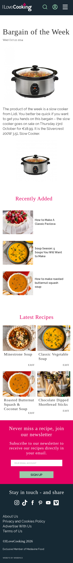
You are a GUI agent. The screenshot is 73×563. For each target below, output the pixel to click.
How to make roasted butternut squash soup (49, 282)
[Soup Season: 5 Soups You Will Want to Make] (18, 253)
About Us (10, 516)
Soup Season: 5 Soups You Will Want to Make (48, 252)
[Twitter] (25, 503)
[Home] (17, 8)
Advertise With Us (17, 526)
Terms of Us (12, 531)
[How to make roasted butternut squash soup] (18, 283)
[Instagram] (17, 503)
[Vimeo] (56, 503)
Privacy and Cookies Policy (24, 521)
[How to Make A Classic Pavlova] (18, 222)
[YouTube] (48, 503)
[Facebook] (32, 503)
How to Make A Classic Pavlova (45, 221)
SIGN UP (36, 475)
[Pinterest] (40, 503)
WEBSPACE (18, 558)
